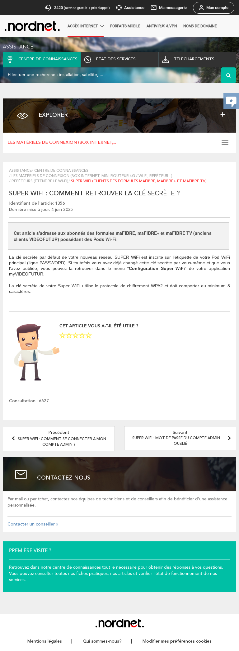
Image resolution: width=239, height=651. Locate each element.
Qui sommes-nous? (102, 641)
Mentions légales (44, 641)
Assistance (20, 171)
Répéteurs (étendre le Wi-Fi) (40, 181)
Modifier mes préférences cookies (177, 641)
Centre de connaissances (61, 171)
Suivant (176, 437)
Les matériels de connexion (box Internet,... (61, 142)
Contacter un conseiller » (32, 524)
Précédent (62, 438)
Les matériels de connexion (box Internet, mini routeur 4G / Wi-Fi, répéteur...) (92, 176)
